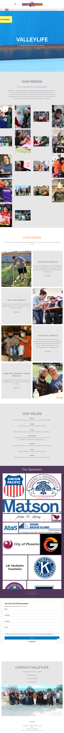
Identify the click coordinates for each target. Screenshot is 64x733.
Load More (32, 593)
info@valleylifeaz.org (32, 675)
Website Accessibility (33, 725)
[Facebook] (30, 721)
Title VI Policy (25, 725)
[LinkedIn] (32, 721)
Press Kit (28, 728)
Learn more (47, 275)
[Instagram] (33, 721)
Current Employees (34, 728)
